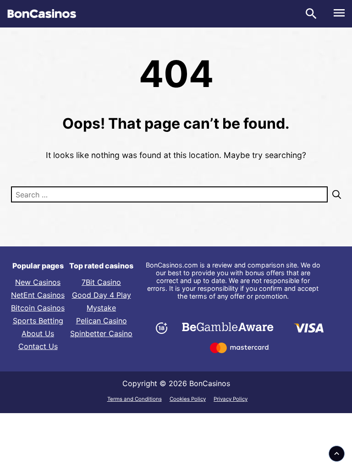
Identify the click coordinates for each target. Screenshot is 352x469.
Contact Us (38, 346)
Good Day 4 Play (101, 295)
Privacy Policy (231, 399)
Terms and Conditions (134, 399)
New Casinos (37, 282)
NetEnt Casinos (38, 295)
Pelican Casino (101, 320)
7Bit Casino (101, 282)
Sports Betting (38, 320)
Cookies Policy (188, 399)
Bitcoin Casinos (38, 307)
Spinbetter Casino (101, 333)
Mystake (101, 307)
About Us (38, 333)
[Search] (334, 194)
